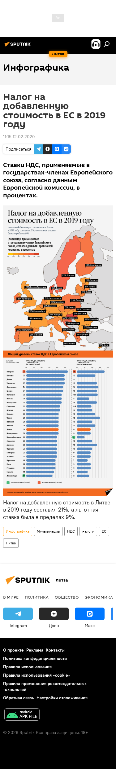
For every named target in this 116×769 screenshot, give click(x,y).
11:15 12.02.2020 (19, 136)
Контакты (55, 650)
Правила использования (27, 667)
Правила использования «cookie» (36, 675)
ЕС (104, 531)
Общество (67, 597)
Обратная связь (18, 698)
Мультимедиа (48, 531)
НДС (71, 531)
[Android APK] (22, 715)
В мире (11, 597)
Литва (11, 543)
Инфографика (17, 531)
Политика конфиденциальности (35, 658)
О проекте (13, 650)
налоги (88, 531)
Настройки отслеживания (62, 698)
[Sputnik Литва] (18, 46)
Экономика (99, 597)
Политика (37, 597)
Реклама (34, 650)
